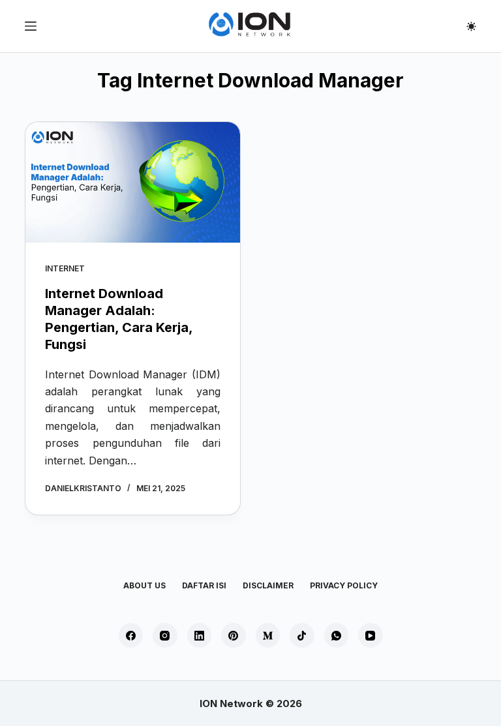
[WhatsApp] (336, 635)
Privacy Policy (344, 585)
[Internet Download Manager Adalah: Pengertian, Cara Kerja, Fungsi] (132, 182)
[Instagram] (165, 635)
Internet (65, 268)
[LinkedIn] (199, 635)
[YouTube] (370, 635)
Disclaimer (268, 585)
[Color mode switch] (471, 26)
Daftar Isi (204, 585)
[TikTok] (302, 635)
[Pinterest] (233, 635)
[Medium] (268, 635)
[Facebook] (131, 635)
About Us (144, 585)
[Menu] (31, 26)
